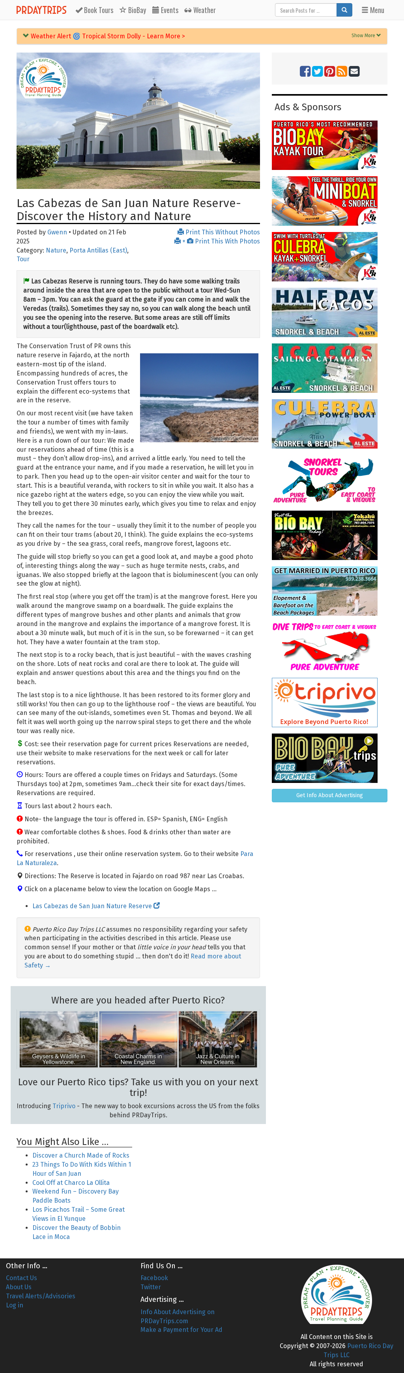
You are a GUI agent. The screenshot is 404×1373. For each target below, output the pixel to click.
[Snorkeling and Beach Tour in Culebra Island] (329, 424)
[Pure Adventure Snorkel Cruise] (329, 479)
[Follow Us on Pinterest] (329, 73)
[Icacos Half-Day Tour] (329, 312)
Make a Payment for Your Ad (181, 1329)
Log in (14, 1305)
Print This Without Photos (222, 232)
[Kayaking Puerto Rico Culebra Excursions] (329, 256)
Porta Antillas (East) (98, 250)
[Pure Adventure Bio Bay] (329, 758)
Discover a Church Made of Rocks (80, 1155)
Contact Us (21, 1278)
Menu (376, 10)
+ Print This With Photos (220, 241)
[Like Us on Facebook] (305, 73)
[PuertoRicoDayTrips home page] (43, 78)
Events (168, 10)
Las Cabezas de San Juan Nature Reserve (92, 906)
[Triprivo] (329, 702)
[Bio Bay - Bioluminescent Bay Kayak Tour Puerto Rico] (329, 145)
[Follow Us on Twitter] (317, 73)
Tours (98, 10)
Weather (204, 10)
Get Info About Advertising (329, 795)
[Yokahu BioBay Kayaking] (329, 535)
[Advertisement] (202, 1178)
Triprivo (63, 1106)
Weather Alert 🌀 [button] (107, 36)
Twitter (150, 1287)
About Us (19, 1287)
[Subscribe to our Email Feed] (354, 73)
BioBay (136, 10)
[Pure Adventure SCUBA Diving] (329, 646)
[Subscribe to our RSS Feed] (342, 73)
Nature (56, 250)
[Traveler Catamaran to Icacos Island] (329, 368)
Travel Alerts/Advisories (40, 1296)
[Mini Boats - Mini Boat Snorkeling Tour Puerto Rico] (329, 201)
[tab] (202, 36)
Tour (23, 259)
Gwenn (57, 232)
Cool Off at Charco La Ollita (71, 1182)
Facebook (154, 1278)
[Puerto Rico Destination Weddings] (329, 591)
